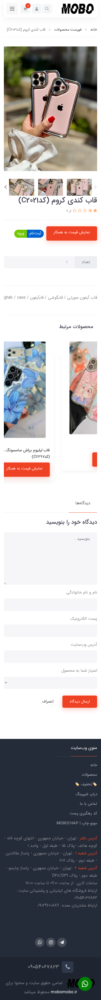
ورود (20, 233)
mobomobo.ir (64, 992)
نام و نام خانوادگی (81, 592)
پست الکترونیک (83, 618)
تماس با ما (88, 804)
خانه (93, 765)
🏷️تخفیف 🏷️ (86, 784)
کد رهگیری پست (83, 813)
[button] (47, 8)
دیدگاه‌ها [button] (82, 503)
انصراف (48, 701)
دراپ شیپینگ (86, 794)
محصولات (89, 775)
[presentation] (95, 187)
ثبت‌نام (35, 233)
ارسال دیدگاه (80, 701)
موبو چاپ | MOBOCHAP (76, 823)
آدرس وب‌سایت (84, 644)
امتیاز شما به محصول (79, 670)
